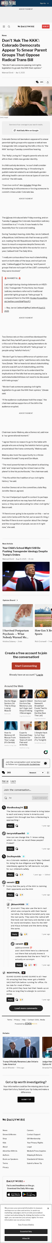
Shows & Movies (9, 1134)
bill (7, 218)
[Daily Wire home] (26, 26)
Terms (5, 1163)
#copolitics (42, 298)
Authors (6, 1155)
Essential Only (26, 1231)
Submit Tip (26, 1099)
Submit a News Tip (34, 1163)
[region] (26, 1223)
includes (27, 185)
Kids (4, 1143)
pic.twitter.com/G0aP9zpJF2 (17, 301)
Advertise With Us (10, 1151)
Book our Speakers (10, 1159)
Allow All (26, 1238)
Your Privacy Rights (35, 1143)
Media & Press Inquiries (36, 1151)
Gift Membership (33, 1139)
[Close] (48, 1208)
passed (15, 221)
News (5, 1130)
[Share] (47, 82)
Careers (30, 1130)
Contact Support (33, 1134)
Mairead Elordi (7, 73)
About (5, 1147)
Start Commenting (26, 665)
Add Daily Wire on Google (27, 130)
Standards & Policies (35, 1159)
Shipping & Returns (34, 1155)
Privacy (6, 1167)
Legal (29, 1147)
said (17, 264)
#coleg (33, 298)
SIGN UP (46, 26)
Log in (40, 675)
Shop (5, 1139)
